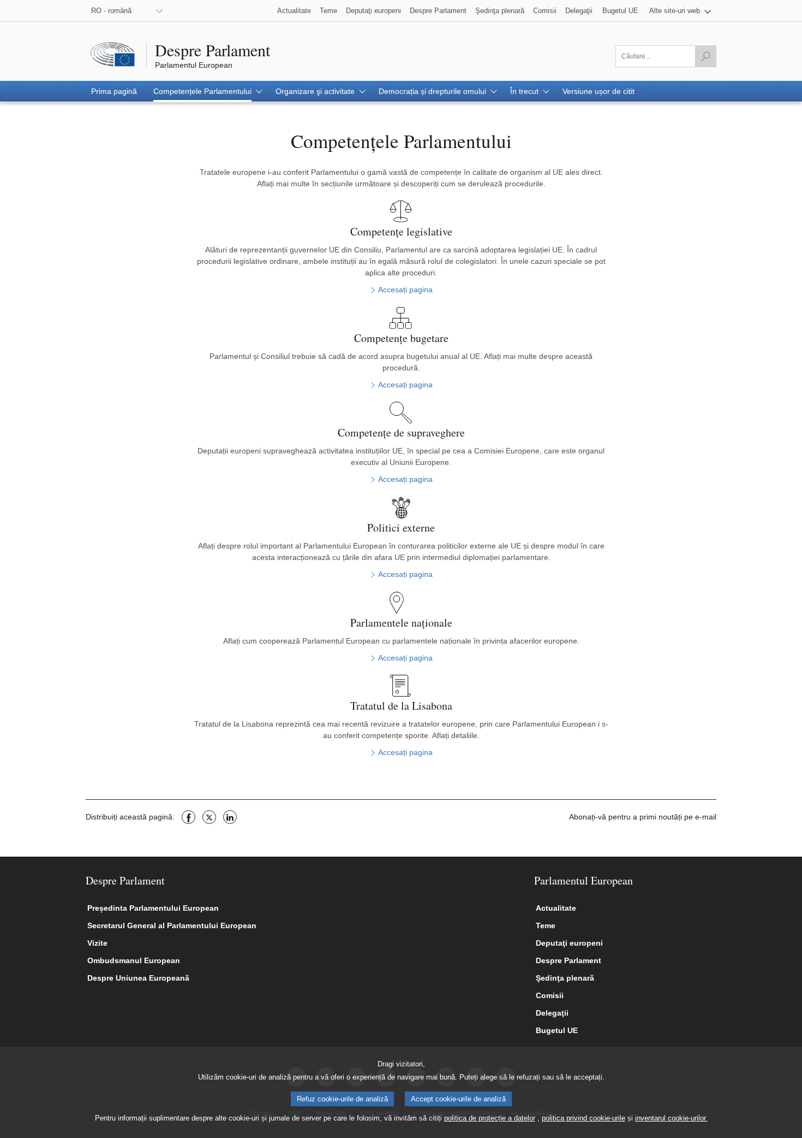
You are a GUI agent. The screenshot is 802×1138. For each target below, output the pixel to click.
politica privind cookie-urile (583, 1118)
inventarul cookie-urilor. (671, 1118)
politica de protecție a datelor (489, 1118)
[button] (680, 10)
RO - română (111, 11)
